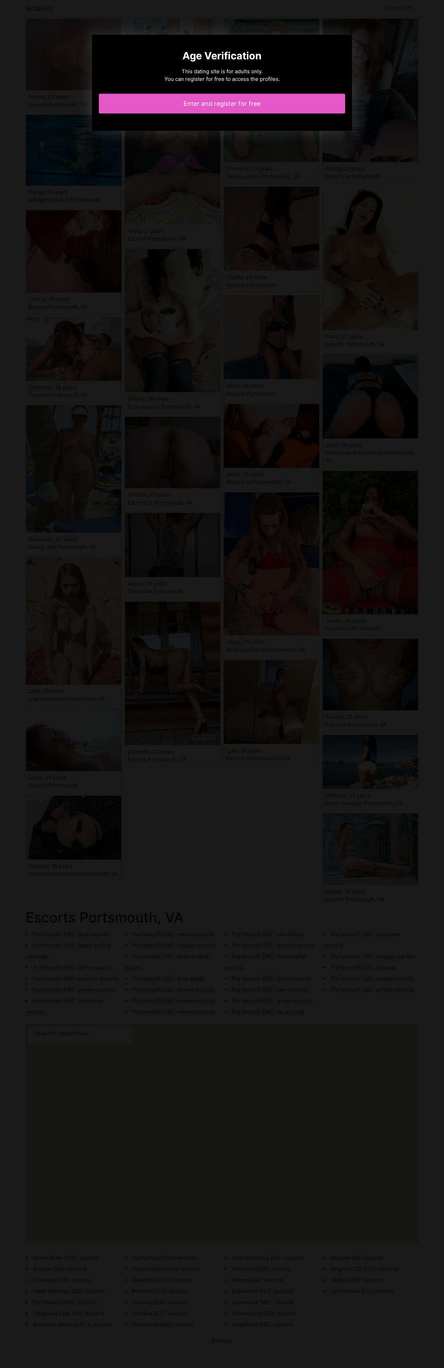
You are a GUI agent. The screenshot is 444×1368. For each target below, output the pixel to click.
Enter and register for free (222, 103)
